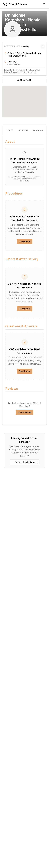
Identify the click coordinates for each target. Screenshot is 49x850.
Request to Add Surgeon (26, 462)
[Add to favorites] (43, 46)
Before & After (39, 130)
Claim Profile (24, 241)
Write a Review (24, 412)
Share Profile (26, 80)
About (9, 130)
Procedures (23, 130)
